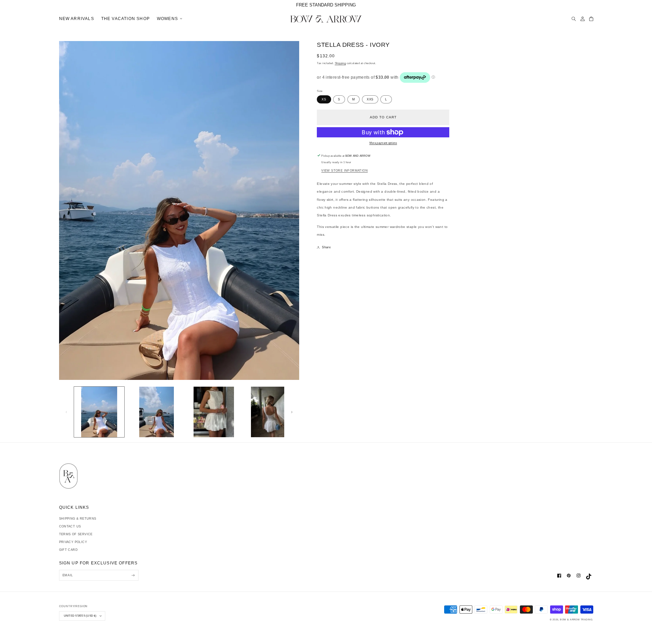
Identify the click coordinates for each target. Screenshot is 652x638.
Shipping (340, 63)
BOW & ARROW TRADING (576, 619)
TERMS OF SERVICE (76, 534)
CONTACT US (70, 526)
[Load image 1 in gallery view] (99, 412)
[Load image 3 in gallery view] (213, 412)
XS (324, 99)
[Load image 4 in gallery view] (271, 412)
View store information (344, 170)
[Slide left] (66, 412)
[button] (168, 19)
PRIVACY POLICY (73, 542)
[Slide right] (291, 412)
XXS (370, 99)
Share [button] (326, 247)
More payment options (383, 142)
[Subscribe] (133, 575)
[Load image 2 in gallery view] (156, 412)
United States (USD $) (80, 615)
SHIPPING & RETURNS (77, 518)
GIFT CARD (68, 550)
